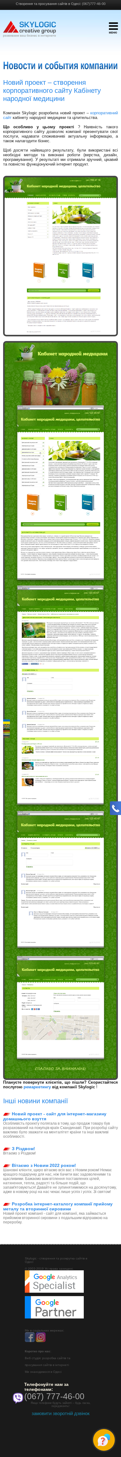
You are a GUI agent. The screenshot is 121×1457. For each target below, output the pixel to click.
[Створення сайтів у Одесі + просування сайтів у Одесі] (29, 32)
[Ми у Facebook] (30, 1341)
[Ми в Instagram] (41, 1341)
